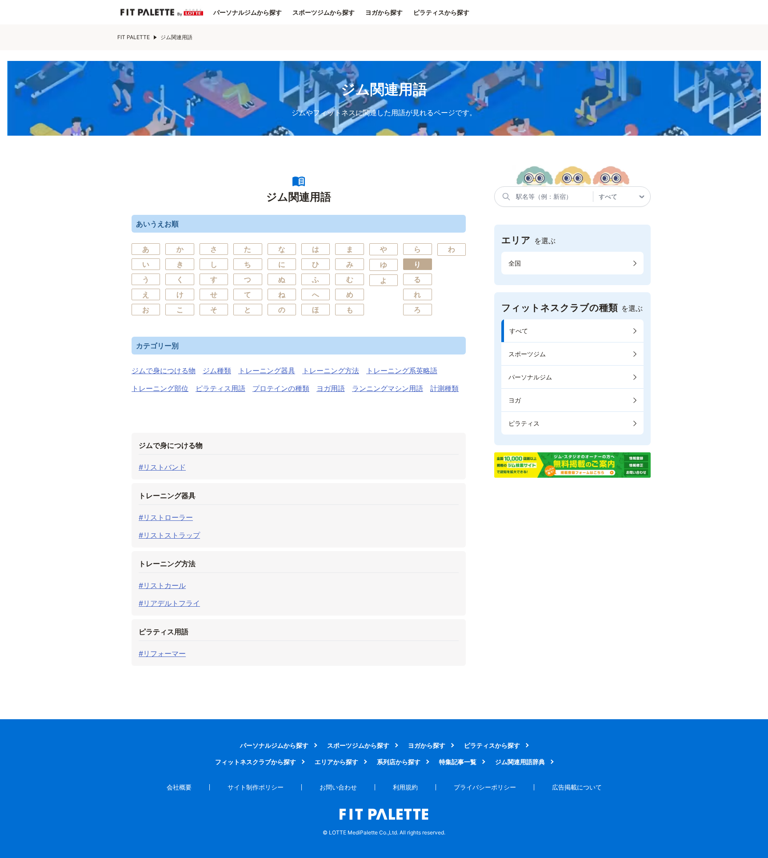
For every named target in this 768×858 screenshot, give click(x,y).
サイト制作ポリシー (256, 787)
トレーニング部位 (160, 388)
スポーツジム (527, 354)
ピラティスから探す (441, 12)
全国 (514, 263)
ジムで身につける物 (164, 370)
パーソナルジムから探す (247, 12)
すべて (518, 330)
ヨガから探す (384, 12)
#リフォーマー (162, 653)
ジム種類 (217, 370)
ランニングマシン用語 (387, 388)
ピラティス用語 (220, 388)
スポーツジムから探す (323, 12)
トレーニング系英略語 (401, 370)
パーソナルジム (530, 377)
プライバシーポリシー (485, 787)
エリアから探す (336, 761)
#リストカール (162, 585)
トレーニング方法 (330, 370)
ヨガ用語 (330, 388)
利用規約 (405, 787)
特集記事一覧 (457, 761)
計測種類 (444, 388)
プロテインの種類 (280, 388)
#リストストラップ (169, 535)
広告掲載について (577, 787)
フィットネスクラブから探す (255, 761)
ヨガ (514, 400)
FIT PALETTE (133, 37)
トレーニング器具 (266, 370)
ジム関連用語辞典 (520, 761)
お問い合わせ (338, 787)
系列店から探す (398, 761)
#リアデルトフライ (169, 603)
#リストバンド (162, 467)
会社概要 (179, 787)
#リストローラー (166, 517)
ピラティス (524, 423)
